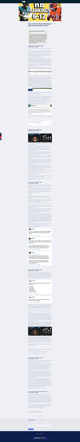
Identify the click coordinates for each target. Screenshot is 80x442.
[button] (54, 1)
